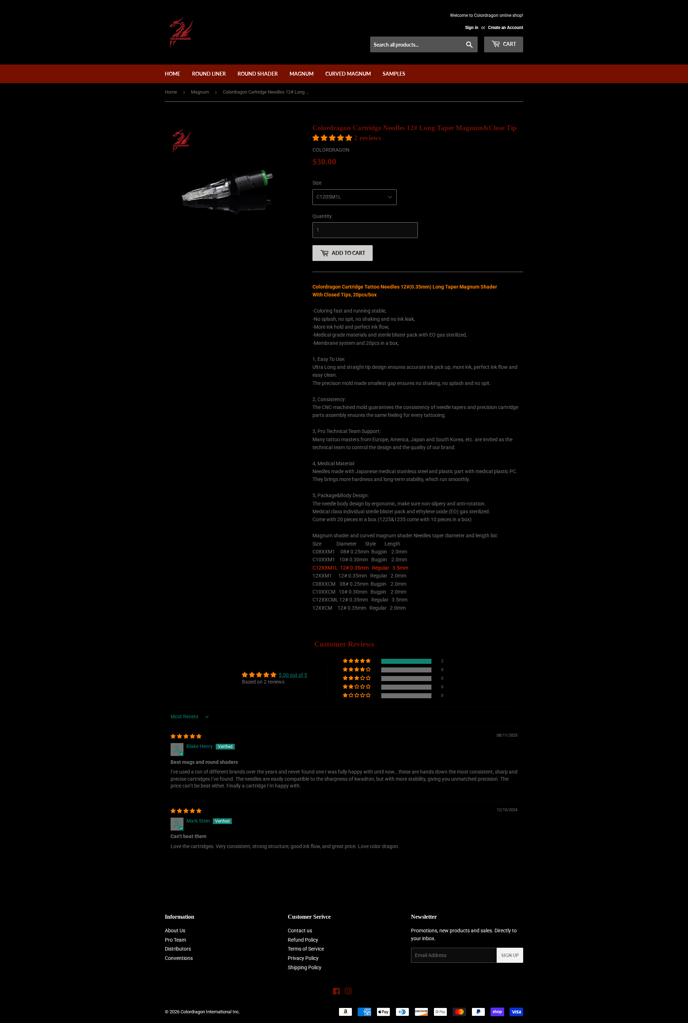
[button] (333, 138)
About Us (175, 930)
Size (316, 183)
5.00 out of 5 (293, 675)
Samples (394, 74)
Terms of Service (306, 949)
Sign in (471, 27)
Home (172, 74)
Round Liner (209, 74)
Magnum (302, 74)
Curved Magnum (348, 74)
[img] (186, 736)
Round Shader (258, 74)
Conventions (179, 958)
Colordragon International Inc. (210, 1011)
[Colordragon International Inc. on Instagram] (348, 992)
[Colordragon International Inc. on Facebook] (336, 992)
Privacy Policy (303, 958)
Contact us (300, 930)
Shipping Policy (304, 967)
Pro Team (175, 940)
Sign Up (510, 955)
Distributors (178, 949)
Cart (509, 44)
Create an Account (505, 27)
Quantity (322, 216)
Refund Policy (303, 940)
